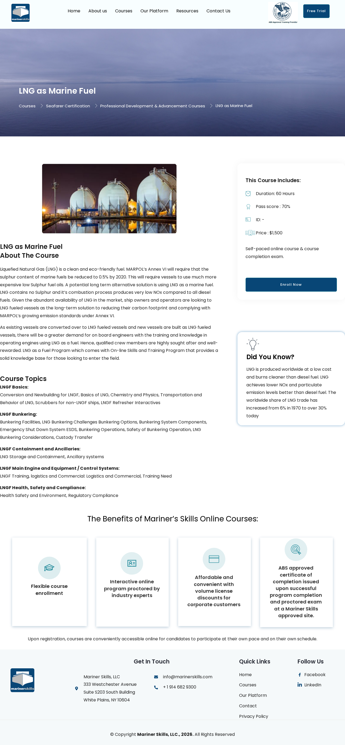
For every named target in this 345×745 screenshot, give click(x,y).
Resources (187, 11)
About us (97, 11)
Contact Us (218, 11)
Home (74, 11)
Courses (123, 11)
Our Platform (154, 11)
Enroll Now (291, 284)
